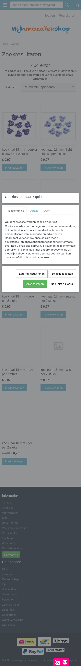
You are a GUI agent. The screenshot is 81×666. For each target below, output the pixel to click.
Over (47, 210)
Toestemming (15, 210)
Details (34, 210)
